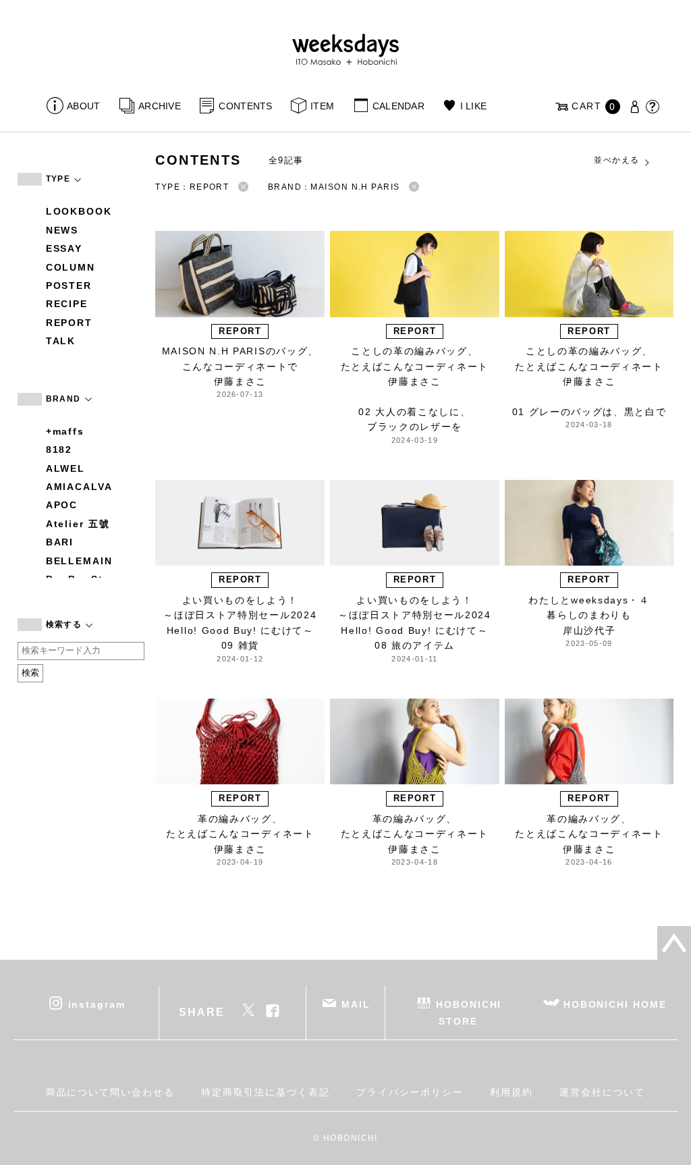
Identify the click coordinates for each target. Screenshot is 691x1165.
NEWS (62, 230)
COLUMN (71, 267)
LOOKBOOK (79, 211)
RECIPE (67, 303)
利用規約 (511, 1092)
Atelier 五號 (78, 523)
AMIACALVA (79, 486)
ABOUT (83, 106)
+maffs (65, 431)
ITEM (322, 106)
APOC (62, 504)
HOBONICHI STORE (468, 1013)
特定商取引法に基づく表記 (265, 1092)
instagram (97, 1004)
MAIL (355, 1004)
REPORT (69, 322)
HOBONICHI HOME (615, 1004)
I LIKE (473, 106)
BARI (60, 542)
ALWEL (66, 468)
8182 (59, 449)
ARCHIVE (159, 106)
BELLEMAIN (79, 561)
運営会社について (602, 1092)
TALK (61, 340)
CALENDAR (398, 106)
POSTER (69, 285)
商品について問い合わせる (110, 1092)
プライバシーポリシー (410, 1092)
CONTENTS (245, 106)
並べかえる (616, 160)
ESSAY (64, 248)
